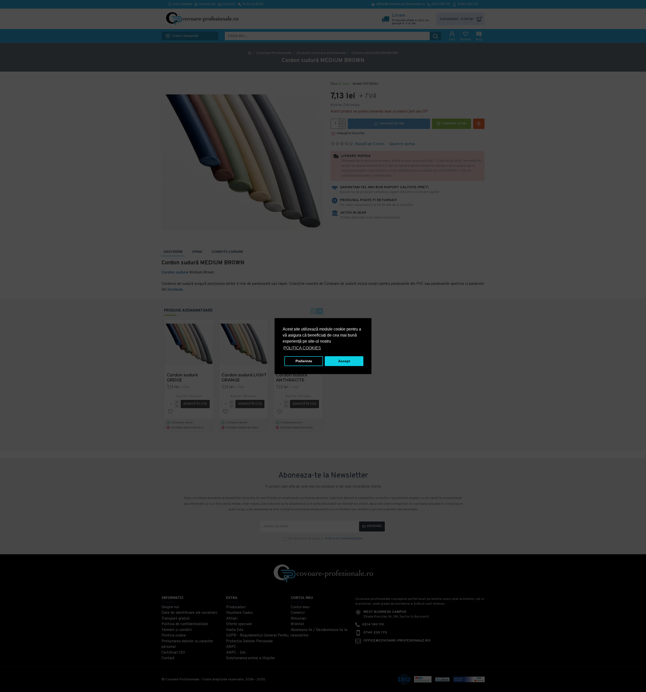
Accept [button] (344, 361)
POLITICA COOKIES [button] (302, 348)
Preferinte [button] (303, 361)
